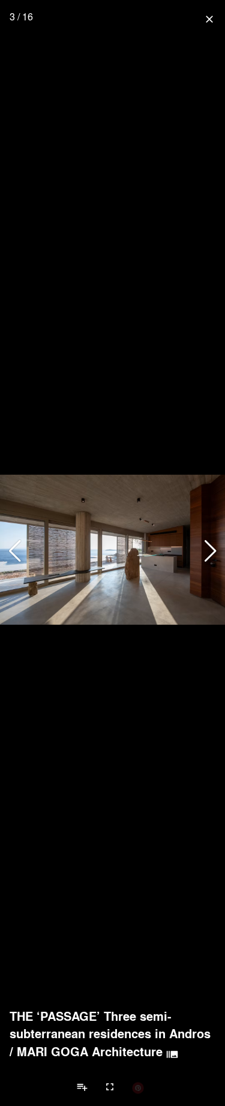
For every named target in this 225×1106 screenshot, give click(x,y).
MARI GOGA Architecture (90, 1051)
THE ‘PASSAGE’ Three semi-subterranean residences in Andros (110, 1024)
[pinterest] (138, 1087)
